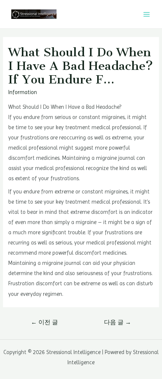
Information (22, 92)
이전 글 (44, 322)
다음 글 (117, 322)
